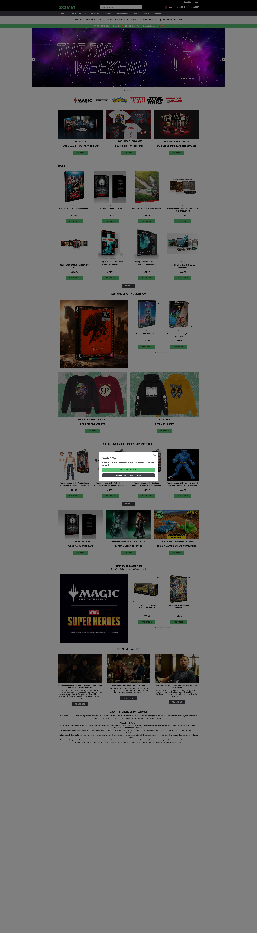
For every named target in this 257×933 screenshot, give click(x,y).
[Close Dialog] (154, 455)
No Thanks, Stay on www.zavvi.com (128, 475)
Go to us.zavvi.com (128, 470)
